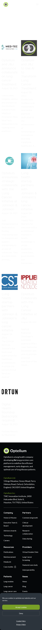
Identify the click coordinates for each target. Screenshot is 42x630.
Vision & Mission (10, 518)
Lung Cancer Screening (27, 558)
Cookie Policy (21, 621)
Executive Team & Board (10, 524)
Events (25, 591)
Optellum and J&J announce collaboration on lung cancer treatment (11, 72)
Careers (7, 540)
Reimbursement (10, 557)
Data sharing (27, 539)
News (25, 576)
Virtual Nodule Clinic (30, 552)
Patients (8, 576)
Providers (27, 547)
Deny (21, 613)
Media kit (7, 562)
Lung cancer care (10, 591)
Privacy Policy (21, 624)
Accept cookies (21, 607)
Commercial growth (30, 518)
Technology (8, 535)
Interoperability (28, 570)
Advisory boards (10, 531)
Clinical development (27, 524)
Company (8, 513)
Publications (8, 552)
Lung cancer (8, 586)
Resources (9, 547)
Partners (26, 513)
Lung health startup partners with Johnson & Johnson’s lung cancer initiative (29, 191)
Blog (24, 586)
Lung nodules (9, 581)
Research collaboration (27, 532)
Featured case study (30, 565)
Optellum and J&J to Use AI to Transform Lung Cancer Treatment (28, 74)
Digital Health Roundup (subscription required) (11, 412)
